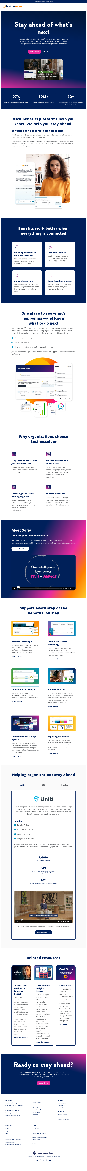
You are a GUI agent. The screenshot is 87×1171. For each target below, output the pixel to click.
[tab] (22, 785)
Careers (34, 1143)
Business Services (36, 1102)
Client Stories (61, 1105)
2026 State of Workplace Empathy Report (43, 1)
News (7, 1133)
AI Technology (36, 1139)
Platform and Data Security (39, 1137)
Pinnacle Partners (62, 1114)
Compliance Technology (12, 1110)
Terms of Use (50, 1156)
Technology (35, 1114)
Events (7, 1128)
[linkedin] (37, 1160)
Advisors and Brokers (64, 1119)
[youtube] (50, 1160)
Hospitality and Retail (37, 1110)
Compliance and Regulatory (13, 1144)
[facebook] (40, 1160)
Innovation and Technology (12, 1139)
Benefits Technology (11, 1103)
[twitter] (43, 1160)
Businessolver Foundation (39, 1133)
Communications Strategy (12, 1115)
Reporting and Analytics (11, 1113)
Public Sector (35, 1105)
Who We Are (35, 1128)
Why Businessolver (37, 1131)
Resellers (60, 1117)
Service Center (62, 1108)
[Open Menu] (83, 6)
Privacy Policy (57, 1156)
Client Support (62, 1103)
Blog (6, 1131)
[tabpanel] (43, 865)
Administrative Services (11, 1108)
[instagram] (47, 1160)
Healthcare (35, 1107)
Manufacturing (36, 1112)
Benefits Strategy (10, 1142)
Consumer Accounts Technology (14, 1105)
